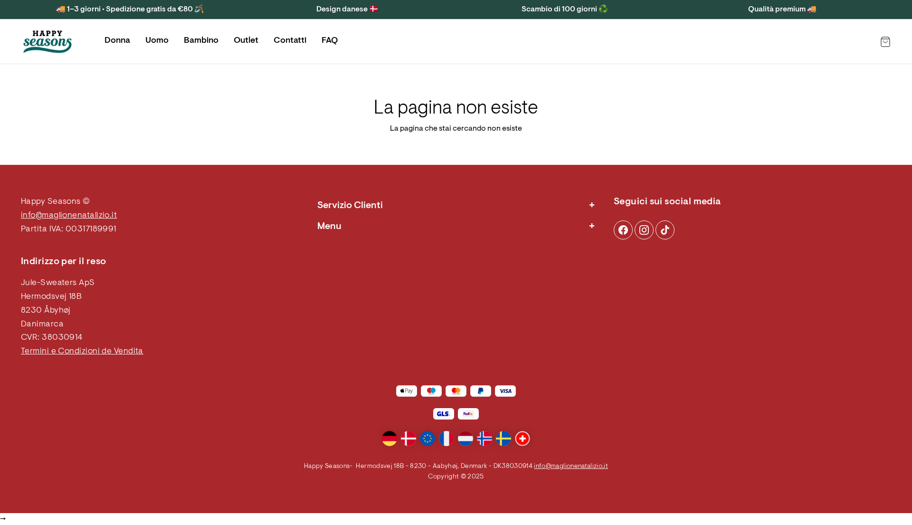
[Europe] (427, 438)
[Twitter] (665, 230)
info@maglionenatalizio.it (69, 215)
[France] (446, 438)
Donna (117, 41)
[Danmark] (408, 438)
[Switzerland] (522, 438)
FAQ (330, 41)
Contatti (290, 41)
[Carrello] (885, 42)
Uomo (157, 41)
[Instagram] (623, 230)
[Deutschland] (389, 438)
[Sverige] (503, 438)
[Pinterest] (644, 230)
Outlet (246, 41)
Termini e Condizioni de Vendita (82, 351)
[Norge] (484, 438)
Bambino (201, 41)
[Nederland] (465, 438)
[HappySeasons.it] (47, 42)
